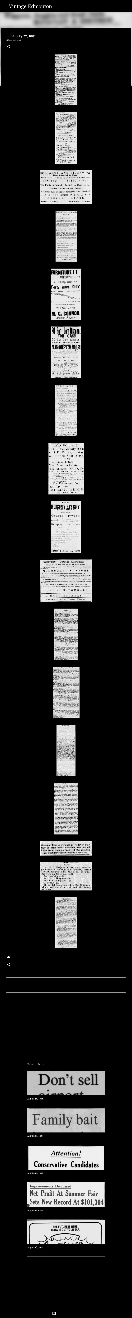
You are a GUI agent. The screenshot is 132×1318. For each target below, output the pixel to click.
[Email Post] (8, 958)
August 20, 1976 (35, 1135)
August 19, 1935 (35, 1172)
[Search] (56, 6)
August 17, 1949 (35, 1210)
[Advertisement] (66, 1025)
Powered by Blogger (68, 1313)
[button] (8, 46)
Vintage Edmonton (30, 6)
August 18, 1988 (35, 1098)
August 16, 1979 (35, 1247)
